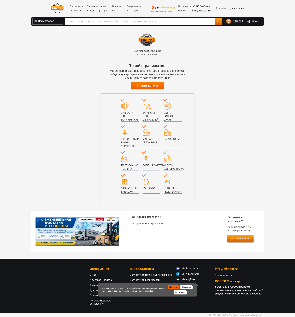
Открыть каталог (147, 86)
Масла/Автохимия (150, 140)
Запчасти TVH (172, 139)
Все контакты (223, 275)
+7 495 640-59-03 (201, 6)
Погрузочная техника (129, 167)
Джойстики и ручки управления (130, 142)
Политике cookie (145, 291)
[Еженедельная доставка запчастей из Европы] (77, 231)
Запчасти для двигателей (150, 116)
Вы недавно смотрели (145, 216)
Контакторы (151, 188)
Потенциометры (151, 165)
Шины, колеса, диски (169, 116)
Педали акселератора (173, 190)
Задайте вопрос (240, 238)
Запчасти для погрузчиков (129, 116)
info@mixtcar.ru (201, 10)
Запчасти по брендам (129, 190)
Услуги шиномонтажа (173, 167)
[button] (229, 8)
